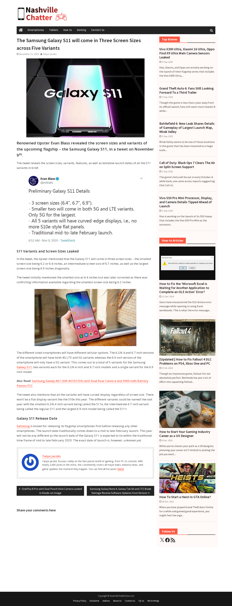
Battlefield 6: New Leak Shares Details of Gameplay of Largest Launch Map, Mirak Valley (187, 127)
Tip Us (141, 600)
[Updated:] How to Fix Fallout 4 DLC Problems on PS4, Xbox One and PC (185, 361)
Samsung (23, 426)
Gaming (81, 30)
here (121, 469)
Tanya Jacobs (50, 54)
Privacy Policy (79, 600)
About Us (117, 600)
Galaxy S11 (24, 367)
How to (67, 30)
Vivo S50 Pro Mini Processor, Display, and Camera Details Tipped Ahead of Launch (185, 202)
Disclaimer (94, 600)
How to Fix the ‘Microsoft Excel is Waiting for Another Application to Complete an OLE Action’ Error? (184, 288)
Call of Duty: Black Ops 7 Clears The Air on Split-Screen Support (187, 165)
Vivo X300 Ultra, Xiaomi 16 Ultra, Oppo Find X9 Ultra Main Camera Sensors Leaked (187, 53)
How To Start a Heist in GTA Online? (185, 497)
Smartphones (36, 30)
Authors (106, 600)
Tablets (53, 30)
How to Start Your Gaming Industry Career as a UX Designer (184, 434)
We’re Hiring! (153, 600)
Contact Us (97, 30)
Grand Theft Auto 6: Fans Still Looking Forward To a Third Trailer (186, 90)
